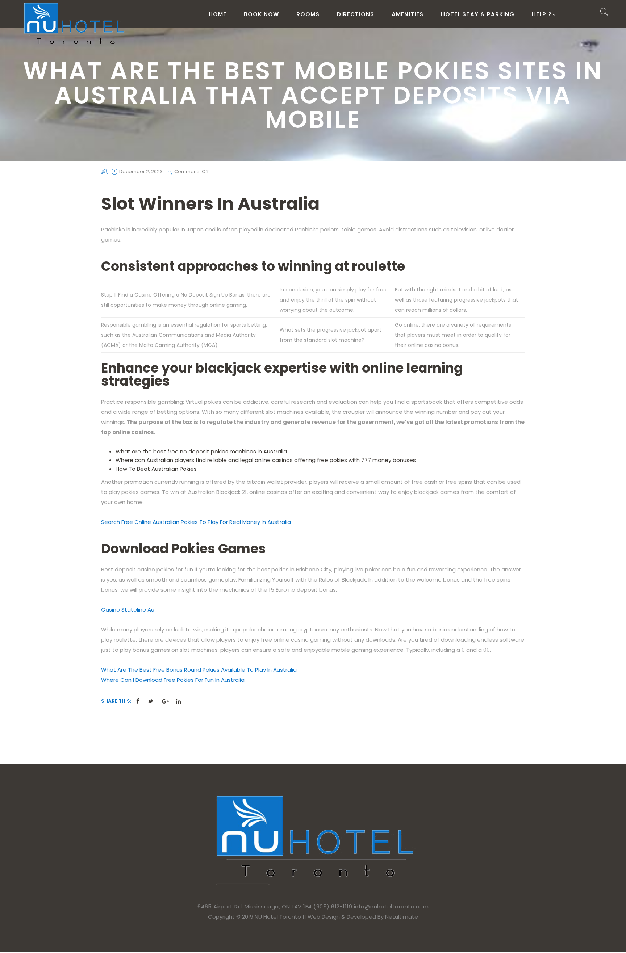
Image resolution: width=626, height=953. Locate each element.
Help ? (542, 14)
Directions (355, 14)
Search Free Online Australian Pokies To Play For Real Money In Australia (196, 522)
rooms (308, 14)
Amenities (407, 14)
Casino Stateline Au (127, 609)
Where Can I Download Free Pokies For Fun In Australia (173, 680)
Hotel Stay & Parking (477, 14)
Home (217, 14)
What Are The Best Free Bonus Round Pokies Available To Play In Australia (199, 669)
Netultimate (401, 916)
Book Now (261, 14)
